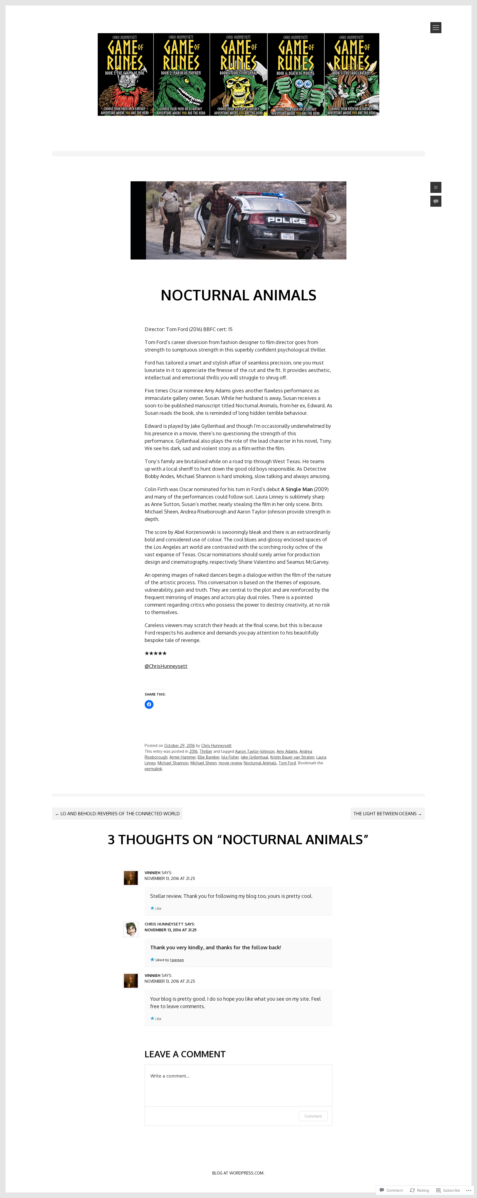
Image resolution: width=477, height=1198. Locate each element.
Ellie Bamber (208, 757)
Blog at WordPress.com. (238, 1173)
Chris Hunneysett (216, 745)
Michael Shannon (173, 763)
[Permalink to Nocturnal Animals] (238, 269)
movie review (230, 763)
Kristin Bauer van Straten (292, 757)
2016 (193, 751)
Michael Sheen (203, 763)
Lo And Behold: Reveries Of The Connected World (117, 813)
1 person (177, 960)
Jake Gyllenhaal (254, 757)
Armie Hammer (182, 757)
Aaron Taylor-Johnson (255, 751)
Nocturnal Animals (260, 763)
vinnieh (152, 872)
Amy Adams (287, 751)
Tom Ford (287, 763)
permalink (153, 768)
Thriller (206, 751)
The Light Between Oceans (387, 813)
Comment (313, 1116)
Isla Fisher (230, 757)
